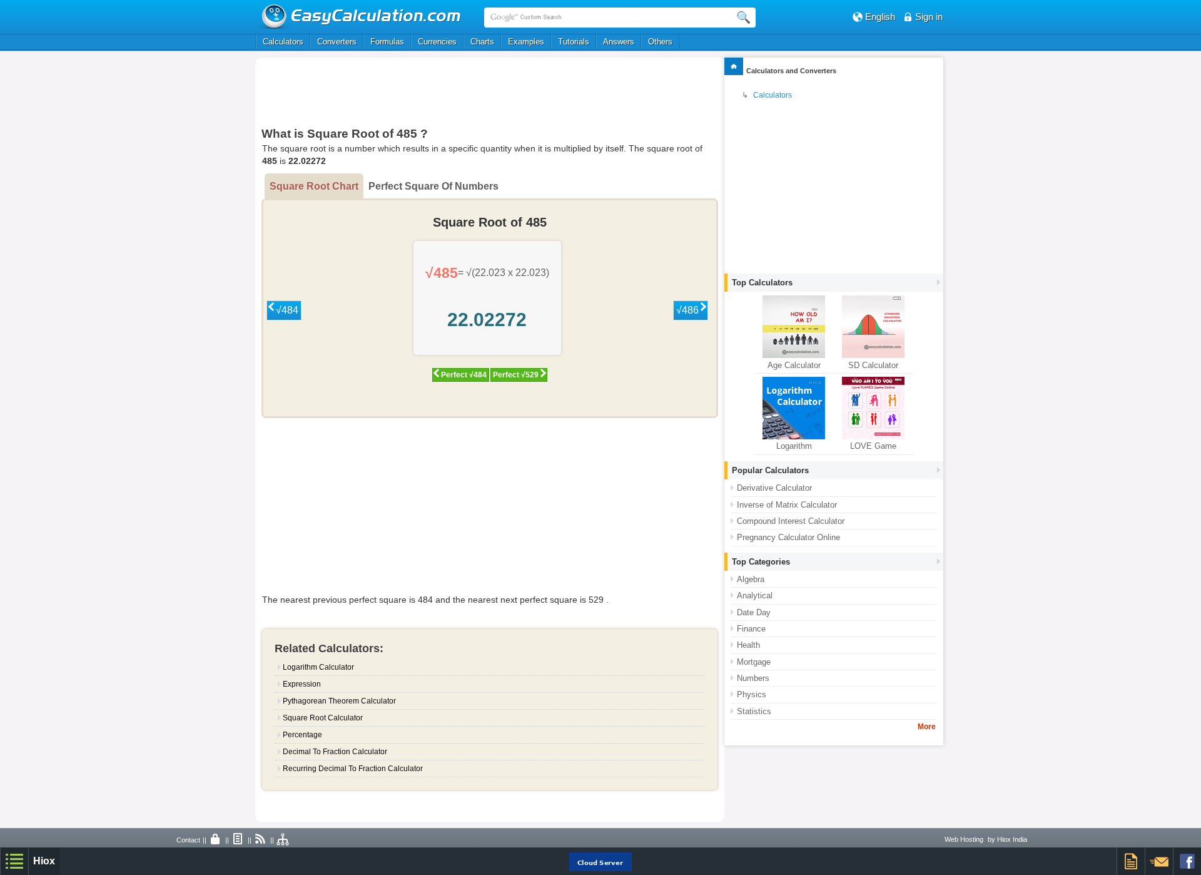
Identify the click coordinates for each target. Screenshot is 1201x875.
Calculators (283, 41)
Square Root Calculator (323, 718)
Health (748, 645)
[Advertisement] (489, 92)
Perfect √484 (464, 375)
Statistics (754, 711)
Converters (337, 41)
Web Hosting (964, 839)
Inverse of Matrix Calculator (787, 504)
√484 (287, 310)
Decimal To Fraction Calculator (335, 751)
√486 (687, 310)
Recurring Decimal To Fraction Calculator (353, 768)
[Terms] (238, 840)
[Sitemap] (283, 840)
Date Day (754, 612)
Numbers (753, 678)
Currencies (437, 41)
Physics (751, 694)
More (927, 726)
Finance (751, 628)
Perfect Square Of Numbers (433, 186)
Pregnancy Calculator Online (788, 537)
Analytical (755, 595)
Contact (188, 840)
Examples (526, 41)
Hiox (44, 861)
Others (660, 41)
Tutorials (573, 41)
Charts (482, 41)
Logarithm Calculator (318, 667)
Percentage (302, 734)
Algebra (750, 579)
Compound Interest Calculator (790, 521)
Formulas (387, 41)
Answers (618, 41)
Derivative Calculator (774, 488)
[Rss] (260, 840)
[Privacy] (215, 840)
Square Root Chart (314, 186)
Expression (302, 684)
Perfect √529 (516, 375)
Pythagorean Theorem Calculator (339, 701)
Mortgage (754, 662)
